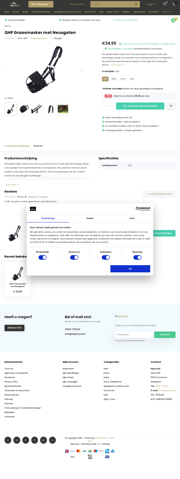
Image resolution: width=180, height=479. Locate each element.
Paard (16, 11)
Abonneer (165, 334)
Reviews (38, 146)
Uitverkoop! (125, 20)
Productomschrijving (16, 146)
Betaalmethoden (12, 386)
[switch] (74, 257)
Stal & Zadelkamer (41, 11)
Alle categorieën (39, 4)
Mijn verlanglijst (70, 381)
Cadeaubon (139, 11)
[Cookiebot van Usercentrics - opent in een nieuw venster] (138, 209)
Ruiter (25, 11)
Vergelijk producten (72, 386)
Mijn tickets (68, 377)
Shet (114, 78)
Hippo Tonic (113, 11)
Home (7, 26)
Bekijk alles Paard (39, 38)
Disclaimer (9, 377)
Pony (123, 78)
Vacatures (9, 416)
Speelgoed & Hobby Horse (67, 11)
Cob (132, 78)
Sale (101, 11)
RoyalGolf (154, 11)
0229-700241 (72, 329)
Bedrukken (9, 412)
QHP (25, 38)
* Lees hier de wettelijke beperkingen (130, 340)
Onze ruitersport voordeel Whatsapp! (22, 408)
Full (105, 78)
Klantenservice (77, 4)
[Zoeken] (136, 4)
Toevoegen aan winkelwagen (142, 106)
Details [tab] (90, 218)
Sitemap (8, 399)
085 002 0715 (14, 327)
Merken (126, 11)
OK (130, 268)
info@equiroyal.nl (75, 334)
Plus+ (105, 438)
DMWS (98, 438)
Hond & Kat (90, 11)
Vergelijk (58, 38)
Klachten (8, 403)
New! (6, 11)
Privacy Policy (11, 381)
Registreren (68, 368)
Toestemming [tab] (47, 218)
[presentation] (5, 70)
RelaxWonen (168, 11)
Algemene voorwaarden (16, 373)
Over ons (8, 368)
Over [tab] (132, 218)
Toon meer (116, 64)
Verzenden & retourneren (17, 390)
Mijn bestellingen (71, 373)
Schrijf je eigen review (161, 193)
